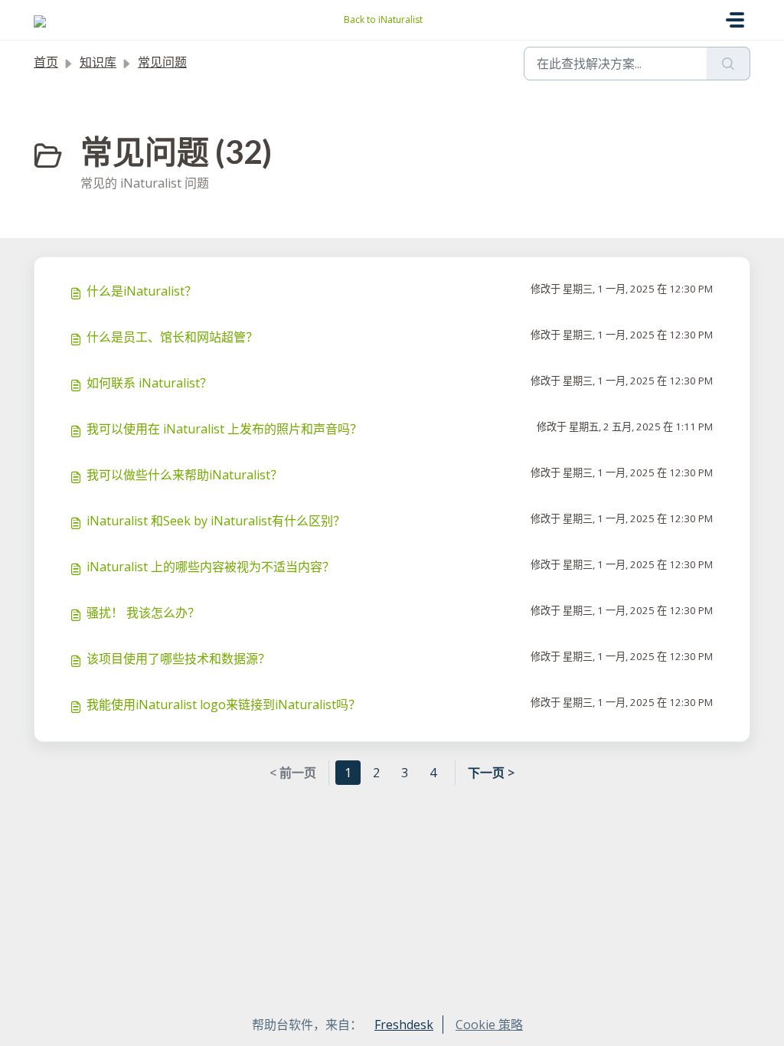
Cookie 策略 (489, 1024)
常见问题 (162, 62)
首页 (46, 62)
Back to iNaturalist (383, 19)
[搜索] (728, 63)
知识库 (98, 62)
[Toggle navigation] (735, 20)
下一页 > (491, 772)
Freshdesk (403, 1024)
